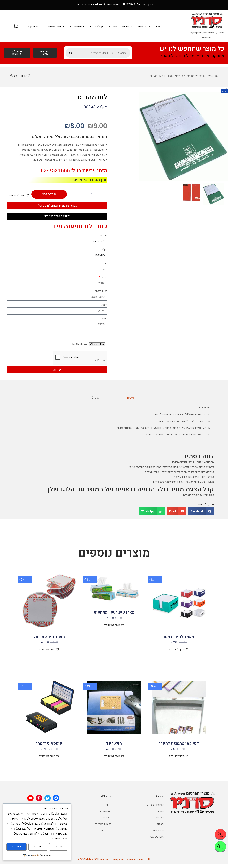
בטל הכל (38, 847)
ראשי (158, 26)
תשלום (160, 824)
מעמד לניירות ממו (179, 636)
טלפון (104, 277)
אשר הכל (16, 847)
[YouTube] (30, 798)
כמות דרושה (101, 291)
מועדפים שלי (157, 837)
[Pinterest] (39, 798)
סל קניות (159, 817)
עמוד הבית (213, 76)
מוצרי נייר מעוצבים (173, 76)
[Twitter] (47, 798)
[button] (226, 90)
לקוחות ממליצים (54, 26)
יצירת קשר (33, 26)
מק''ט (104, 249)
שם (105, 263)
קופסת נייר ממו (49, 743)
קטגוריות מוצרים (122, 26)
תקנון (161, 811)
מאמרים (79, 26)
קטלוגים (98, 26)
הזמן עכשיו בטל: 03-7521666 (74, 170)
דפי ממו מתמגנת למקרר (179, 743)
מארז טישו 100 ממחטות (114, 612)
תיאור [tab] (130, 397)
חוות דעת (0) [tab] (99, 397)
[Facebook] (56, 798)
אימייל (103, 305)
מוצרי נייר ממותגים (195, 76)
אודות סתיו (144, 26)
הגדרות (58, 847)
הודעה (104, 319)
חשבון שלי (158, 830)
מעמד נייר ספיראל (49, 636)
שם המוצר (102, 235)
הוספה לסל (49, 194)
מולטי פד (114, 743)
